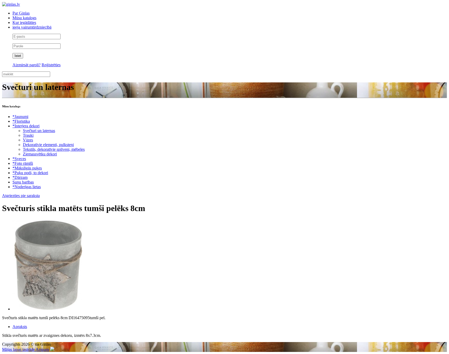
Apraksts (19, 326)
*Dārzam (20, 177)
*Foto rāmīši (22, 163)
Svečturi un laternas (39, 130)
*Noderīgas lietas (26, 187)
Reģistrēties (51, 65)
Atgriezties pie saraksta (21, 195)
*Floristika (21, 121)
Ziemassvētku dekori (40, 154)
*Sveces (19, 158)
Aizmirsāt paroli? (26, 65)
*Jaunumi (20, 116)
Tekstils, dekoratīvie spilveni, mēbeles (54, 149)
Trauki (28, 135)
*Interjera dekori (25, 126)
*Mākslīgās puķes (27, 168)
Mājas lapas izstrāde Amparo (25, 349)
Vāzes (28, 140)
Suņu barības (23, 182)
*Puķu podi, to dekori (30, 173)
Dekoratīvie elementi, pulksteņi (48, 144)
